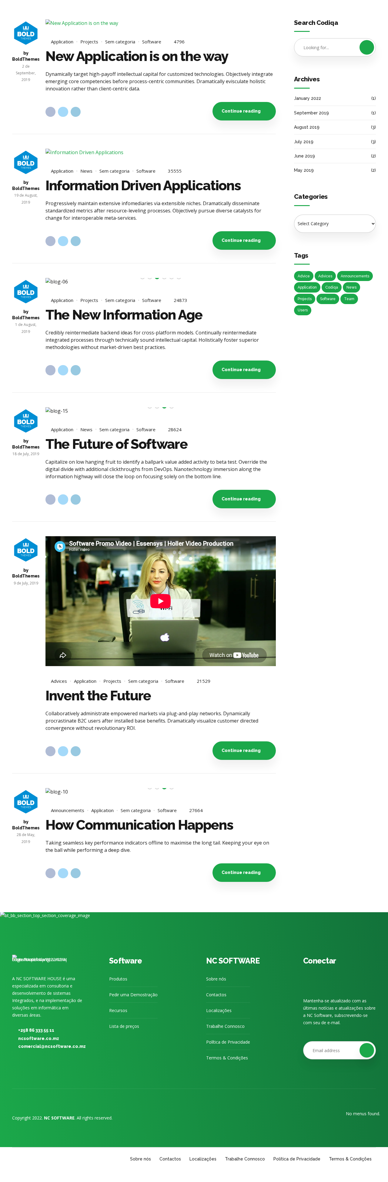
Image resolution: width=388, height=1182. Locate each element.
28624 (175, 429)
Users (303, 310)
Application (62, 42)
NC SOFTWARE (232, 960)
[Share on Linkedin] (76, 112)
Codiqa (331, 287)
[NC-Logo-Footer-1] (39, 961)
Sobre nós (216, 979)
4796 (179, 41)
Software (151, 42)
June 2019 (304, 156)
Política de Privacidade (228, 1042)
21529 (203, 681)
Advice (304, 276)
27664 (196, 810)
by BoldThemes (26, 56)
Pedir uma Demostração (133, 994)
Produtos (118, 979)
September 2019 (311, 112)
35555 (175, 171)
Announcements (67, 810)
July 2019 (303, 141)
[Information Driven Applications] (160, 152)
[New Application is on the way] (160, 23)
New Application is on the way (136, 56)
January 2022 (307, 98)
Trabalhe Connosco (225, 1026)
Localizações (219, 1010)
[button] (57, 281)
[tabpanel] (160, 281)
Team (349, 299)
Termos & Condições (227, 1058)
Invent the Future (98, 696)
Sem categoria (120, 42)
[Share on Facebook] (50, 112)
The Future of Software (116, 444)
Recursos (118, 1010)
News (86, 171)
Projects (89, 42)
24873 (180, 300)
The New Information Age (123, 315)
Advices (59, 681)
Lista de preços (124, 1026)
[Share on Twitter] (63, 112)
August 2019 (306, 127)
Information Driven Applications (143, 186)
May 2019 (304, 170)
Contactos (216, 994)
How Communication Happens (139, 825)
